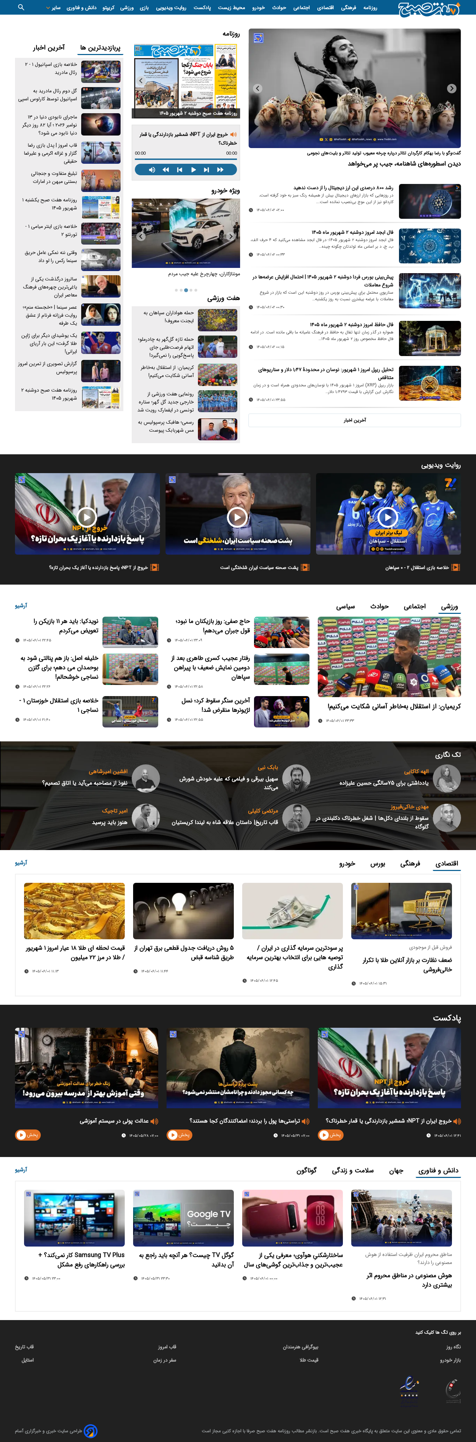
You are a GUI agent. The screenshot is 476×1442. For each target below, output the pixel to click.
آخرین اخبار (355, 420)
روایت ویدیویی (172, 8)
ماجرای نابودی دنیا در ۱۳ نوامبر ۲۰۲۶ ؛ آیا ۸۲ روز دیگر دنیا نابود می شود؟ (49, 125)
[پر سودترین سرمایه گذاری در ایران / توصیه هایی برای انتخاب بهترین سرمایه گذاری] (292, 911)
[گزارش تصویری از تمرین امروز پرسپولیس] (101, 371)
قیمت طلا (309, 1360)
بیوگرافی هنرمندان (300, 1347)
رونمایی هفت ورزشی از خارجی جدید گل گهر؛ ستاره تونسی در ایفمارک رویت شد (165, 402)
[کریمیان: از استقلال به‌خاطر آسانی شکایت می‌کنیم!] (217, 375)
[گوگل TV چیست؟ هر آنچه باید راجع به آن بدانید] (183, 1218)
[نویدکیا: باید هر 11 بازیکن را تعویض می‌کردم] (130, 632)
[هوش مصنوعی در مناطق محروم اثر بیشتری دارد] (401, 1218)
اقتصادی (326, 8)
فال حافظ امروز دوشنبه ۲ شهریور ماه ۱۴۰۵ (351, 325)
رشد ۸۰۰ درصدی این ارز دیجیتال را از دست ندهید (343, 188)
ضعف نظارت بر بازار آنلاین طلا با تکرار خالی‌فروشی (407, 965)
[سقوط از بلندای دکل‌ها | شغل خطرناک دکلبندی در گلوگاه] (447, 818)
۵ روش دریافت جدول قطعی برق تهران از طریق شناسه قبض (184, 952)
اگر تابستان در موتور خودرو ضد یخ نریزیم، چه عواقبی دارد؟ (188, 277)
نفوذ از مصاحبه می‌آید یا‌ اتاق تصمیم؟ (85, 783)
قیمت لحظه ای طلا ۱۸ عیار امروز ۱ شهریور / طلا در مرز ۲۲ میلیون (75, 952)
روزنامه (370, 8)
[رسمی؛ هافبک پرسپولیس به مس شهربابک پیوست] (217, 429)
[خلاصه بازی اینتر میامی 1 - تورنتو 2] (101, 234)
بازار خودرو (450, 1360)
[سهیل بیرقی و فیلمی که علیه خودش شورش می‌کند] (296, 778)
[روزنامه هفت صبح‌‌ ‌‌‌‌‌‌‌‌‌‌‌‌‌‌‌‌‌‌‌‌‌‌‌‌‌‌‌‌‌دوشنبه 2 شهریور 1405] (186, 80)
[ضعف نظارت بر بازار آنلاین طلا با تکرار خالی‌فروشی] (401, 911)
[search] (21, 7)
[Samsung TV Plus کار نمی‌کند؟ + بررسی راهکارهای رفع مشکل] (74, 1218)
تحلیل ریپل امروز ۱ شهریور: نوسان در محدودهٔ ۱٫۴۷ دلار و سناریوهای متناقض (325, 374)
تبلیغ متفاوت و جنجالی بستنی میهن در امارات (54, 178)
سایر (56, 8)
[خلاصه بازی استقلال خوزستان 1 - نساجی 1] (130, 711)
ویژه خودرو (226, 190)
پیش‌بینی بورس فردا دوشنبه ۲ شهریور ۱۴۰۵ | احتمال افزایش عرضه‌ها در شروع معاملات (323, 281)
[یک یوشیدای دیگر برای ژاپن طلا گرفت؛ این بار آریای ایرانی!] (101, 343)
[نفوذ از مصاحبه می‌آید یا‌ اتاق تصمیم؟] (146, 778)
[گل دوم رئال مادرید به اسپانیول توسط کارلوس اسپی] (101, 98)
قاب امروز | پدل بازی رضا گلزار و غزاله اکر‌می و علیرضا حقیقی (50, 153)
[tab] (195, 290)
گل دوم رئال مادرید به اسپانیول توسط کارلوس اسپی (47, 95)
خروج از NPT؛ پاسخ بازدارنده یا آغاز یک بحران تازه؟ (98, 567)
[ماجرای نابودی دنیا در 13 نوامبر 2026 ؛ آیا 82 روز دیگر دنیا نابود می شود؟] (101, 124)
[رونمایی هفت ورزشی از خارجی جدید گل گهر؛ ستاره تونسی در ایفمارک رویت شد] (217, 401)
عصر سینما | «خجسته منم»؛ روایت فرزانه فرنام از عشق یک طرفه (50, 315)
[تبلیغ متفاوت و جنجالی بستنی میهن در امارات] (101, 181)
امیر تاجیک (115, 811)
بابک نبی (268, 767)
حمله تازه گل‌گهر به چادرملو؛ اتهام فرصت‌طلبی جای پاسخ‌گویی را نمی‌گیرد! (166, 348)
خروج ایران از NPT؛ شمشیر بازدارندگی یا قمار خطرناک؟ (389, 1121)
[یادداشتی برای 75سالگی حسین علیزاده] (447, 778)
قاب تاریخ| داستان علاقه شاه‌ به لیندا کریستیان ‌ (224, 822)
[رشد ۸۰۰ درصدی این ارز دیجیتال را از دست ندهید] (430, 201)
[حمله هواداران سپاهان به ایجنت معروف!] (217, 320)
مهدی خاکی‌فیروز (410, 806)
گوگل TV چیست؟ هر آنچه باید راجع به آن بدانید (186, 1260)
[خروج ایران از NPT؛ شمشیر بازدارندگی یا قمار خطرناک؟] (389, 1068)
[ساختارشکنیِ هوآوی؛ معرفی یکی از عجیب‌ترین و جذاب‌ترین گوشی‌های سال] (292, 1218)
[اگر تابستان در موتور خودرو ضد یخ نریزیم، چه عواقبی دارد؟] (186, 233)
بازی (145, 8)
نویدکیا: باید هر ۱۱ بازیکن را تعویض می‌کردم (66, 626)
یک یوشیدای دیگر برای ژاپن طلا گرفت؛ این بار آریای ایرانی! (49, 344)
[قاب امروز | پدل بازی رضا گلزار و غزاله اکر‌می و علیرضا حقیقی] (101, 152)
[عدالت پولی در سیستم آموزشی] (86, 1068)
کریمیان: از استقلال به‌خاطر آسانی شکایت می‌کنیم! (167, 372)
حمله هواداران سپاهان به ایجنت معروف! (169, 317)
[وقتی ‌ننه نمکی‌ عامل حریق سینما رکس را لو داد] (101, 260)
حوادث (279, 8)
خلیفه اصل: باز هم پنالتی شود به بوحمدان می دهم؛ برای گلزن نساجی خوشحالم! (59, 668)
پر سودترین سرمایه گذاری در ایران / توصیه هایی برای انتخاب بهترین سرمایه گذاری (295, 957)
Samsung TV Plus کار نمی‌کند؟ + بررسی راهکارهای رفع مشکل (81, 1260)
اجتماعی (302, 8)
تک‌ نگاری (448, 755)
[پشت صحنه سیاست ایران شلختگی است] (238, 514)
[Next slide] (257, 88)
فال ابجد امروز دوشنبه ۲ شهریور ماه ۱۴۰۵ (352, 233)
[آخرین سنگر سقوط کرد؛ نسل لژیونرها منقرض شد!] (281, 711)
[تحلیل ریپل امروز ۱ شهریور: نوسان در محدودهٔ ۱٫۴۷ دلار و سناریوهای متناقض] (430, 383)
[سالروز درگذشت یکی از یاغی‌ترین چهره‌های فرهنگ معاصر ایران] (101, 286)
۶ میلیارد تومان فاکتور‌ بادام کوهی (419, 164)
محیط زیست (232, 8)
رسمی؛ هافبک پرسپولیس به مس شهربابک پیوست (166, 426)
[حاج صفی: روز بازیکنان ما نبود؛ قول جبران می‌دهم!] (281, 632)
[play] (324, 1135)
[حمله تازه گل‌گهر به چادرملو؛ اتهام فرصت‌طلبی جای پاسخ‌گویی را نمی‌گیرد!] (217, 347)
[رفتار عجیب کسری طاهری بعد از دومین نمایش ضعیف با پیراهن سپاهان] (281, 669)
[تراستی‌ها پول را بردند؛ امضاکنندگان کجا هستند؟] (238, 1068)
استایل (28, 1360)
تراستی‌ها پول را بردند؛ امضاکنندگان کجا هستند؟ (245, 1121)
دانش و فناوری (82, 8)
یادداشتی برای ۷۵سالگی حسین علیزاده (384, 783)
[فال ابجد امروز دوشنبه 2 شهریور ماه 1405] (430, 246)
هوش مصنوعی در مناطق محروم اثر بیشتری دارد (409, 1280)
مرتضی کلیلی (263, 811)
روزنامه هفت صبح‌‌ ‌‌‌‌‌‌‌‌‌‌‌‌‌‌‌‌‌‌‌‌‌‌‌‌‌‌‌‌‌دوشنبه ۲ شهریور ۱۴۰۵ (198, 113)
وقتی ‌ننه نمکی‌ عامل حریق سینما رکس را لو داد (51, 257)
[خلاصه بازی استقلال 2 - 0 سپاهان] (388, 514)
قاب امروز (167, 1347)
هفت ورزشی (223, 298)
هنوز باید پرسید (110, 822)
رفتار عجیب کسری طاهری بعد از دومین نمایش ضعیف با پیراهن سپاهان (210, 668)
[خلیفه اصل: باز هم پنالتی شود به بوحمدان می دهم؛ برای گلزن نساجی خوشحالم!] (130, 669)
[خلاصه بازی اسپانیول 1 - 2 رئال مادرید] (101, 72)
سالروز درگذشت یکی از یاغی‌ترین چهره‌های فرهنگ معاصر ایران (50, 287)
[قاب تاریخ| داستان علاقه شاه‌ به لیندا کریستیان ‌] (296, 818)
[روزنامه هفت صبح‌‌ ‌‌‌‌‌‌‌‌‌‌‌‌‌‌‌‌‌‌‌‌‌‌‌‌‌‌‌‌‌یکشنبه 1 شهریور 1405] (101, 207)
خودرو (259, 8)
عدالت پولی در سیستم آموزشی (114, 1121)
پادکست (203, 8)
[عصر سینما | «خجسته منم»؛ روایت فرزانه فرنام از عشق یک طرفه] (101, 314)
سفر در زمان (164, 1360)
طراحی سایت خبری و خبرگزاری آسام (48, 1431)
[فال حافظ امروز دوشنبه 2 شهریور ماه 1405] (430, 338)
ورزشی (127, 8)
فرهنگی (349, 8)
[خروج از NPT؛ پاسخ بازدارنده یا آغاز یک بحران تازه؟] (87, 514)
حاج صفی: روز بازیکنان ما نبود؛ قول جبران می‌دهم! (213, 626)
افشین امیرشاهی (108, 771)
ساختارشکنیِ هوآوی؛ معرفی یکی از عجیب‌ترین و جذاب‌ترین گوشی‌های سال (293, 1260)
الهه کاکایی (416, 771)
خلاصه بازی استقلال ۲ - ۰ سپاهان (417, 567)
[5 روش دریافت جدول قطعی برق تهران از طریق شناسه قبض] (183, 911)
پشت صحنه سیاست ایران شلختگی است (259, 567)
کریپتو (108, 8)
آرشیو (21, 605)
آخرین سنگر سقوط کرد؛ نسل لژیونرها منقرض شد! (216, 705)
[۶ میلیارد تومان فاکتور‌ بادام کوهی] (354, 88)
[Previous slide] (451, 88)
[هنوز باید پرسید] (146, 818)
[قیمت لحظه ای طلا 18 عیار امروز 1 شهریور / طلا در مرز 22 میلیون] (74, 911)
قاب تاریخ (24, 1347)
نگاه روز (453, 1347)
